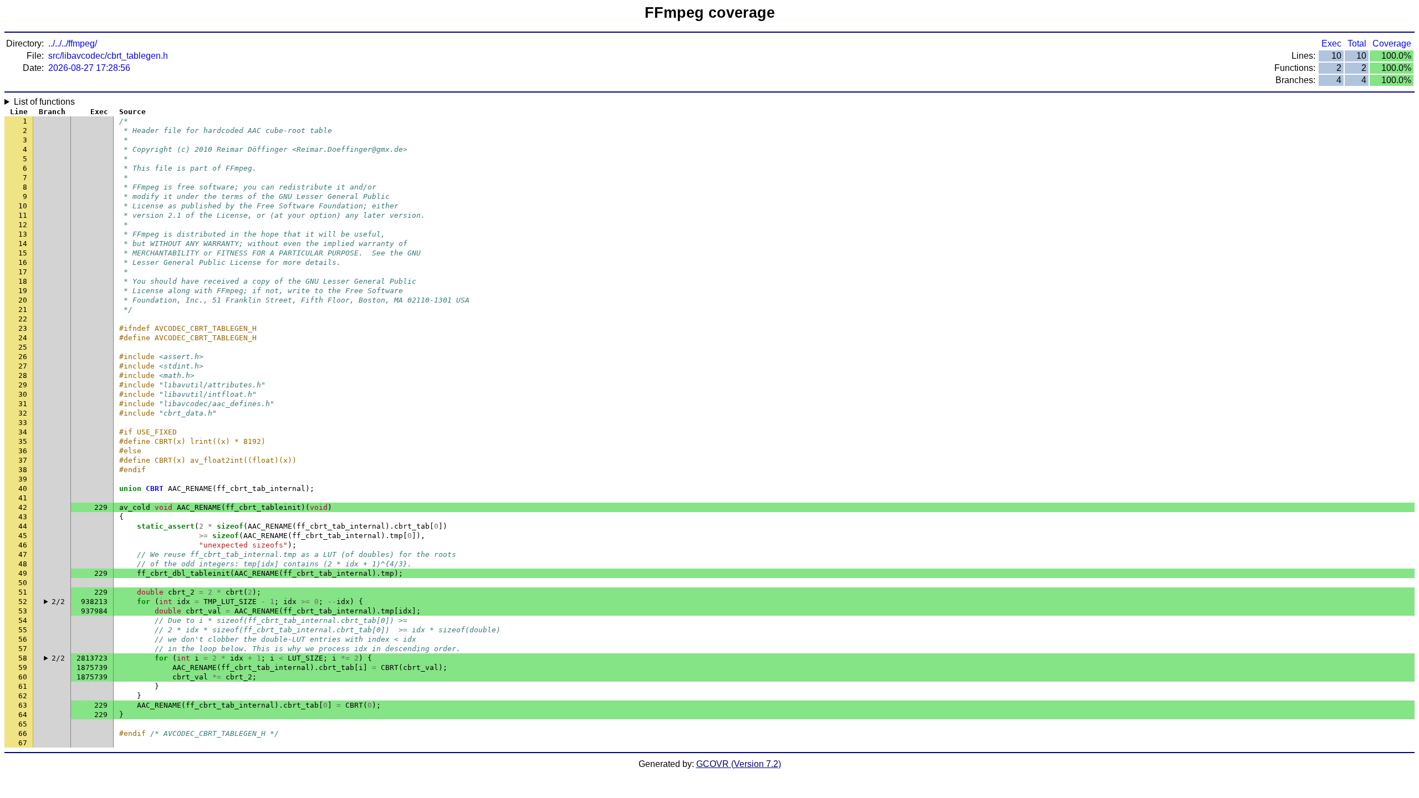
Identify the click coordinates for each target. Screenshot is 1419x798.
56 (22, 639)
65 (22, 724)
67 (22, 743)
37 (22, 460)
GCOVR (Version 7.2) (738, 764)
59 (22, 667)
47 (22, 554)
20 (22, 300)
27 (22, 366)
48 (22, 564)
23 (22, 328)
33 (22, 422)
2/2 (58, 601)
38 (22, 470)
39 (22, 479)
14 (22, 243)
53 (22, 611)
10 (22, 206)
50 (22, 583)
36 (22, 451)
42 (22, 507)
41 (22, 498)
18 (22, 281)
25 (22, 347)
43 (22, 517)
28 (22, 375)
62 (22, 696)
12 (22, 225)
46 (22, 545)
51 (22, 592)
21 (22, 309)
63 (22, 705)
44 (22, 526)
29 (22, 385)
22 (22, 319)
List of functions (44, 101)
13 (22, 234)
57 (22, 648)
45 (22, 535)
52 (22, 601)
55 (22, 630)
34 (22, 432)
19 (22, 291)
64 (22, 714)
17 (22, 272)
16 (22, 262)
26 (22, 356)
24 (22, 338)
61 (22, 686)
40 (22, 488)
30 (22, 394)
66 (22, 733)
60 (22, 677)
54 (22, 620)
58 (22, 658)
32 (22, 413)
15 (22, 253)
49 (22, 573)
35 (22, 441)
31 (22, 404)
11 (22, 215)
